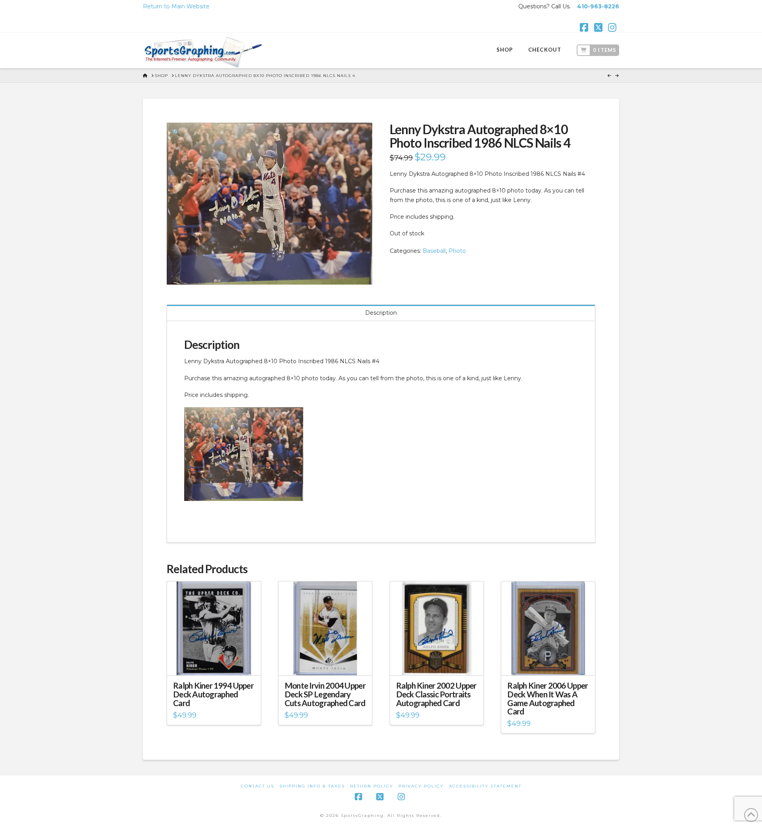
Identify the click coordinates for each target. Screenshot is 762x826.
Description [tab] (381, 312)
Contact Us (257, 786)
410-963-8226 (598, 6)
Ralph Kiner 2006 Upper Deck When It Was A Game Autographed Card (547, 698)
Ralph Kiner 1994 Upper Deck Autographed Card (213, 694)
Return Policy (371, 786)
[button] (176, 132)
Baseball (434, 250)
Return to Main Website (176, 6)
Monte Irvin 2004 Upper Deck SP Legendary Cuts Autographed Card (325, 694)
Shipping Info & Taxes (312, 786)
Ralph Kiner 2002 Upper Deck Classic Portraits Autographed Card (436, 694)
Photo (457, 250)
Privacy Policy (421, 786)
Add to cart (217, 662)
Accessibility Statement (485, 786)
